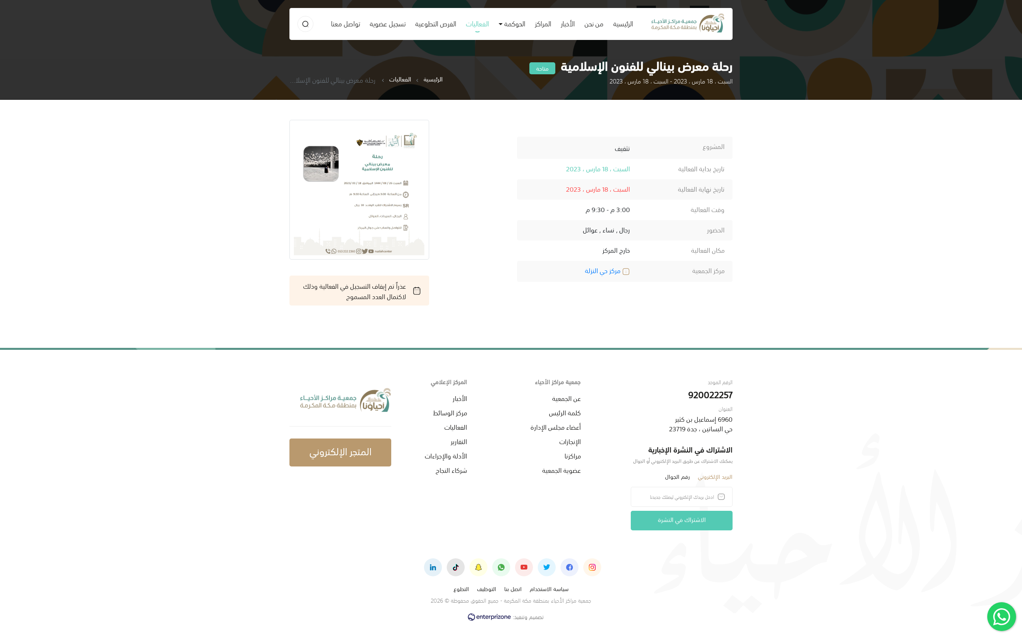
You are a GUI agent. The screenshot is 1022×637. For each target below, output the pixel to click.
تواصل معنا (345, 23)
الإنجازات (570, 441)
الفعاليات (477, 23)
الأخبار (568, 23)
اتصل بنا (513, 588)
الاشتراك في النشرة (682, 519)
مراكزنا (572, 455)
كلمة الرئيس (565, 412)
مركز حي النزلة (603, 270)
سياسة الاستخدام (549, 588)
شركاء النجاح (451, 469)
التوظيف (486, 588)
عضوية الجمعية (561, 469)
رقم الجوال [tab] (677, 476)
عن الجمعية (566, 398)
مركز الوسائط (450, 412)
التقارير (459, 441)
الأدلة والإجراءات (446, 455)
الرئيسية (620, 23)
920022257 (710, 394)
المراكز (543, 23)
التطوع (461, 588)
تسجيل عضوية (388, 23)
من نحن (594, 23)
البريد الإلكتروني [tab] (715, 476)
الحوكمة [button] (514, 23)
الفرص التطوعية (435, 23)
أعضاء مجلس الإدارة (556, 426)
